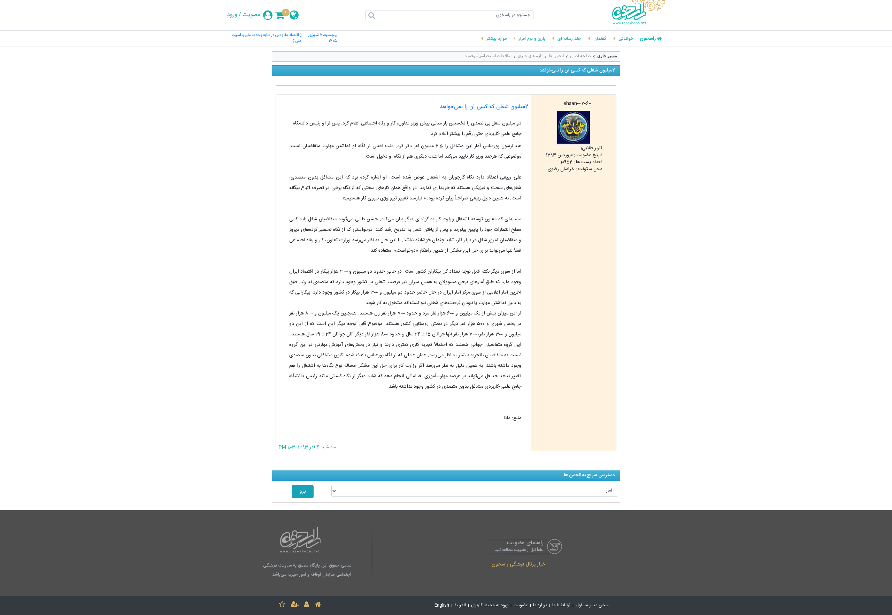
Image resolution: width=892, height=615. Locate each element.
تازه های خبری (530, 55)
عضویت (251, 15)
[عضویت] (294, 605)
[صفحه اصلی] (318, 605)
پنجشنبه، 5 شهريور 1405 (322, 38)
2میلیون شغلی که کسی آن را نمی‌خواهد (484, 107)
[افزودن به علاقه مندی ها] (282, 605)
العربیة (460, 605)
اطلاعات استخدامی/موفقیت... (486, 55)
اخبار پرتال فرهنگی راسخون (519, 565)
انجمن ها (556, 55)
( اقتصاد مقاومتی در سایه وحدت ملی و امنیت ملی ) (266, 38)
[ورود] (306, 605)
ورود (232, 15)
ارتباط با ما (561, 605)
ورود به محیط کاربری (489, 605)
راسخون (648, 39)
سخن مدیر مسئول (592, 605)
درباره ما (540, 605)
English (442, 605)
